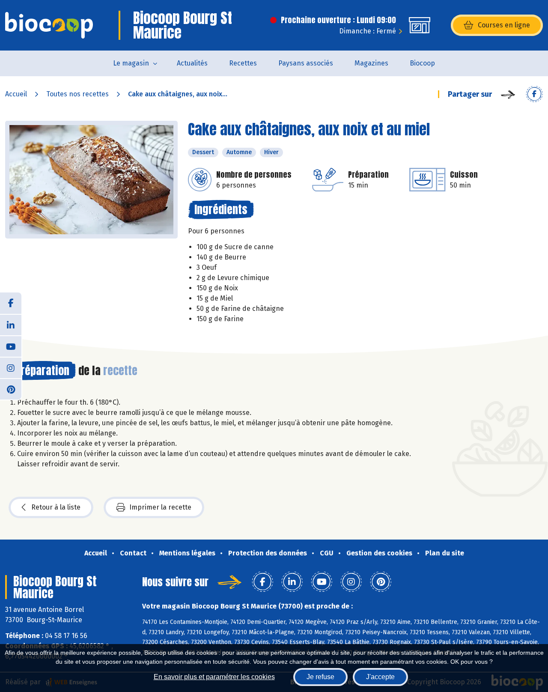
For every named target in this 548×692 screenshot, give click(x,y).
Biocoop (422, 63)
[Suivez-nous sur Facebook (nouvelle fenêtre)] (10, 303)
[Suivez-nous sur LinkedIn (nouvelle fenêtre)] (10, 324)
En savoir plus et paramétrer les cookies (214, 676)
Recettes (243, 63)
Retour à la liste (55, 507)
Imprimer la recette (160, 507)
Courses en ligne (504, 25)
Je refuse (320, 676)
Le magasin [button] (131, 63)
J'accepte (380, 676)
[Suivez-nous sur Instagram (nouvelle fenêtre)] (10, 367)
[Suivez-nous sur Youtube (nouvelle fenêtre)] (10, 346)
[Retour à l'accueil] (49, 25)
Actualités (192, 63)
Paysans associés (305, 63)
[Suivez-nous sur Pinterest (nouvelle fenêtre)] (10, 389)
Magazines (371, 63)
